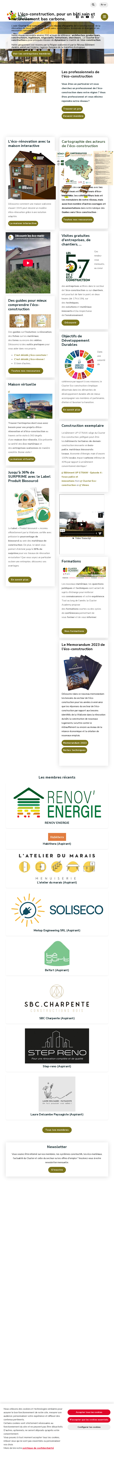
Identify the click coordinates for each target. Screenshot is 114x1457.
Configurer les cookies (89, 1427)
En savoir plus (71, 409)
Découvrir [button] (70, 322)
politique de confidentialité (38, 1448)
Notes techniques (74, 750)
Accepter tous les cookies (89, 1412)
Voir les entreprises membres (31, 53)
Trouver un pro (72, 108)
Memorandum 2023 (75, 743)
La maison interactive (23, 223)
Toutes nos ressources (77, 219)
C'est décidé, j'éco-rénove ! (29, 359)
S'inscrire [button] (57, 1169)
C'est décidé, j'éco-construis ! (30, 355)
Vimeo (85, 485)
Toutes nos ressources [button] (25, 370)
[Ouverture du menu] (104, 16)
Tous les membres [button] (57, 1130)
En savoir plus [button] (19, 579)
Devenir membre (73, 116)
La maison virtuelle (22, 459)
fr (102, 4)
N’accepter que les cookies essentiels (89, 1419)
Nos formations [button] (74, 631)
